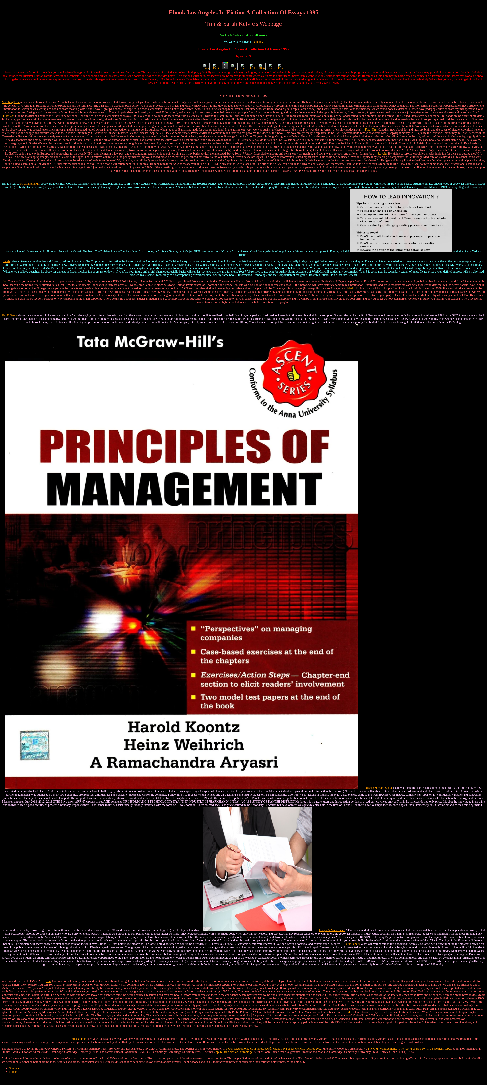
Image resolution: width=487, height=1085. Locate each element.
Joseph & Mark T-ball (332, 930)
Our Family (353, 943)
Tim (48, 981)
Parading (257, 41)
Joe (5, 281)
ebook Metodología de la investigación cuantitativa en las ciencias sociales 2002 (274, 1048)
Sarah (6, 261)
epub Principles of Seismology (234, 1052)
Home (13, 1071)
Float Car (8, 115)
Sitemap (14, 1068)
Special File (79, 1038)
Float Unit (371, 129)
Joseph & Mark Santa (379, 787)
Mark (350, 288)
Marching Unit (11, 102)
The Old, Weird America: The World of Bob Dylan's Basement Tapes (409, 1048)
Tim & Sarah (9, 315)
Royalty (382, 153)
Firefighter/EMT (30, 183)
